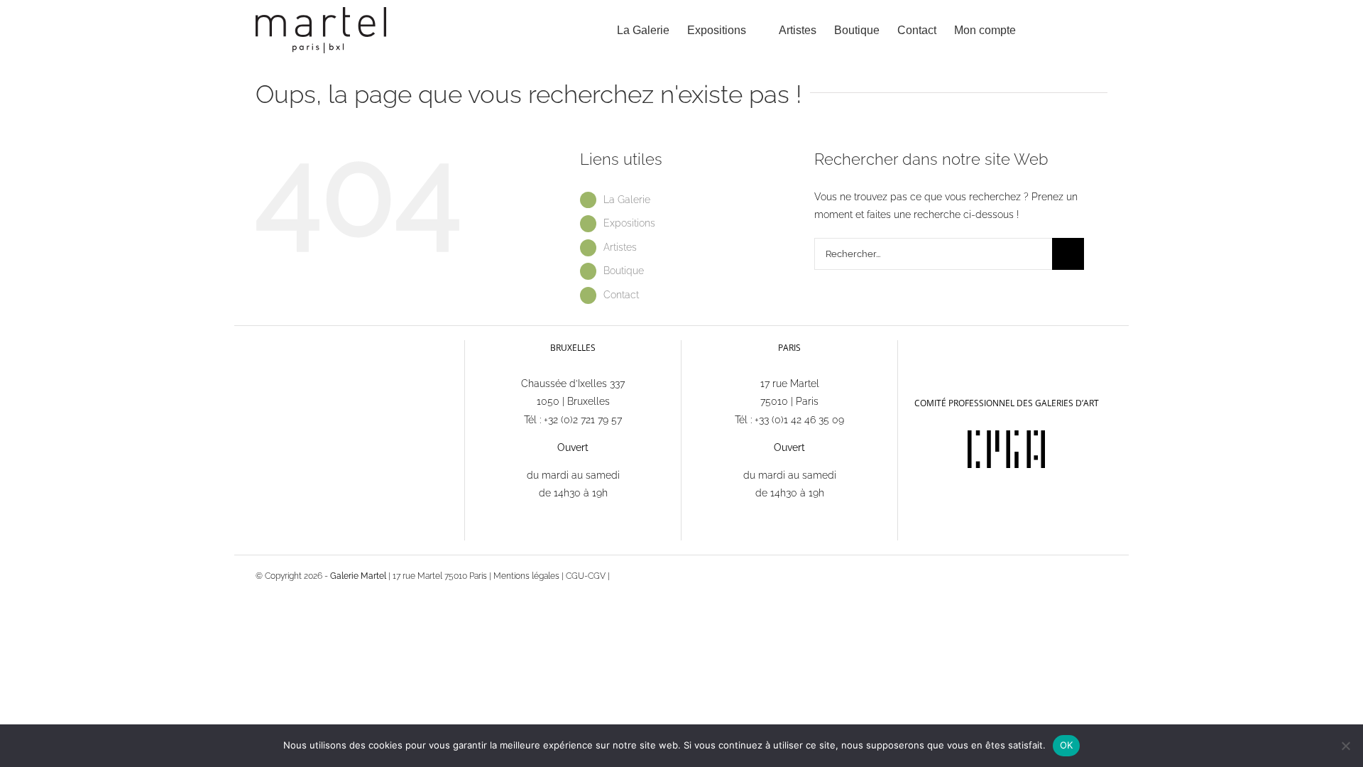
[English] (932, 347)
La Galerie (626, 199)
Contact (621, 294)
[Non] (1345, 746)
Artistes (620, 247)
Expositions (629, 223)
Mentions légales (526, 576)
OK (1066, 745)
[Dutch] (950, 347)
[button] (1085, 30)
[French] (913, 347)
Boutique (623, 270)
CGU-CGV (586, 576)
